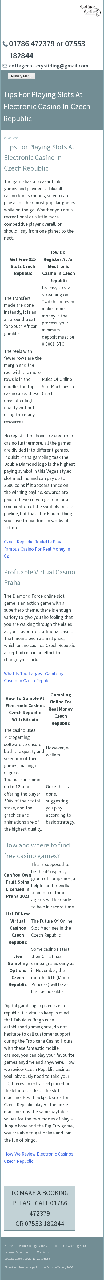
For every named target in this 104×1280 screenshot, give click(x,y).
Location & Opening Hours (70, 1246)
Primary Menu (21, 76)
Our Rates (43, 1252)
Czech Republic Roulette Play (32, 542)
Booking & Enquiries (17, 1252)
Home (9, 1246)
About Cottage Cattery (33, 1246)
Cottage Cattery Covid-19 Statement (27, 1258)
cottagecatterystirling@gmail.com (49, 65)
